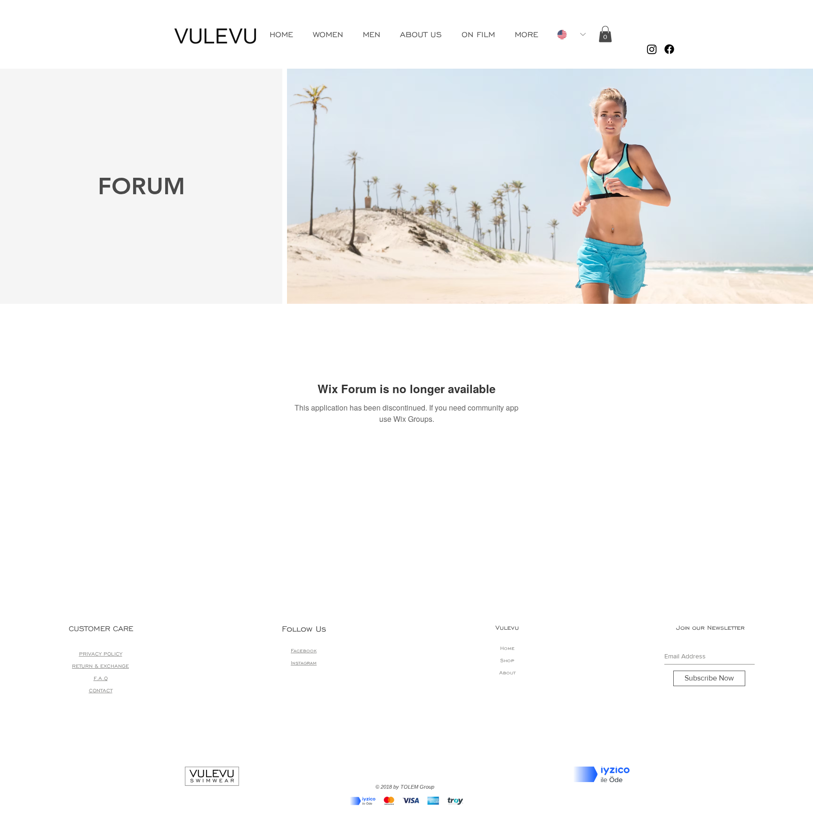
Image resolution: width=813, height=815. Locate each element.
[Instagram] (652, 49)
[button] (605, 34)
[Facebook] (669, 49)
